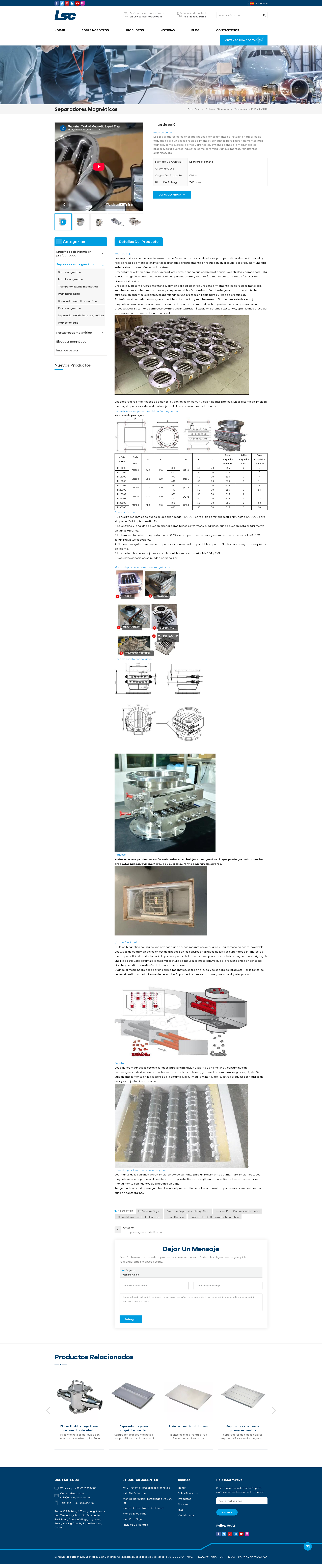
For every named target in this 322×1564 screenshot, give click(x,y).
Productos (134, 30)
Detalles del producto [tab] (139, 241)
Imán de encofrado (134, 1513)
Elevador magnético (71, 341)
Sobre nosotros (95, 30)
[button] (274, 1410)
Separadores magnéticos (233, 109)
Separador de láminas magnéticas (81, 315)
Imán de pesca (67, 350)
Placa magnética (69, 308)
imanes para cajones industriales (238, 1211)
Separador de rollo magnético (78, 300)
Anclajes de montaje (135, 1524)
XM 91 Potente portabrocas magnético (146, 1487)
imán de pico (175, 1216)
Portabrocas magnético (74, 332)
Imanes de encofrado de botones (143, 1508)
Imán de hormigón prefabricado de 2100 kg (147, 1500)
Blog (195, 30)
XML (222, 1557)
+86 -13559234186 (194, 16)
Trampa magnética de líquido (133, 1426)
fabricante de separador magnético (215, 1216)
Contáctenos (227, 30)
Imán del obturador (135, 1493)
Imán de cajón (130, 1274)
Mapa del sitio (207, 1557)
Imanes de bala (68, 322)
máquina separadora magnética (188, 1211)
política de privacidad (252, 1557)
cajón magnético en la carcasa (139, 1216)
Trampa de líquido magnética (78, 286)
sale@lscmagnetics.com (146, 16)
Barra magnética (69, 272)
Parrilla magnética (70, 279)
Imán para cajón (149, 1211)
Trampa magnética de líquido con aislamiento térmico (188, 1428)
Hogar (60, 30)
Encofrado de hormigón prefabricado (73, 253)
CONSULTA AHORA (169, 194)
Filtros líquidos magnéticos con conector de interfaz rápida (243, 1428)
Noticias (167, 30)
